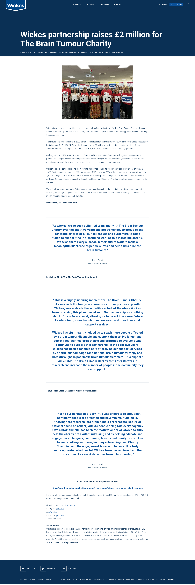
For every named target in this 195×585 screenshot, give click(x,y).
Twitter (31, 568)
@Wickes (60, 508)
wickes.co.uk (69, 505)
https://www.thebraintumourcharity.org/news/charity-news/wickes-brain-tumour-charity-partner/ (97, 488)
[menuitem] (77, 4)
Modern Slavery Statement (82, 579)
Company (32, 52)
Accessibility (140, 579)
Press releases (52, 52)
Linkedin (51, 568)
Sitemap (151, 579)
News (40, 52)
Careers (164, 4)
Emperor (171, 579)
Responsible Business (126, 579)
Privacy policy (99, 579)
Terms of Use (65, 579)
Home (22, 52)
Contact (118, 4)
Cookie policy (111, 579)
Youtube (72, 568)
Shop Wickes (177, 4)
